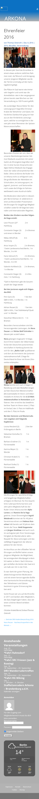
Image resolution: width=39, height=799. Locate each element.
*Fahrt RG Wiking (14, 678)
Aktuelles (12, 45)
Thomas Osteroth (14, 43)
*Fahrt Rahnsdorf (14, 652)
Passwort (8, 727)
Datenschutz (27, 787)
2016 (6, 45)
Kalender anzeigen (12, 691)
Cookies (14, 790)
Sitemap (22, 790)
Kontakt (17, 787)
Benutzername (10, 720)
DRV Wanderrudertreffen (19, 670)
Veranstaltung (22, 45)
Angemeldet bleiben (15, 731)
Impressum (9, 787)
